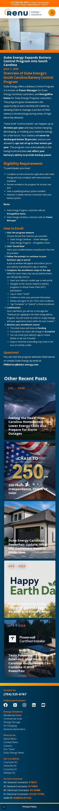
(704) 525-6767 (15, 694)
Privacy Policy (29, 806)
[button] (51, 12)
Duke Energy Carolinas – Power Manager (29, 239)
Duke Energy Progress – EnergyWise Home (30, 242)
